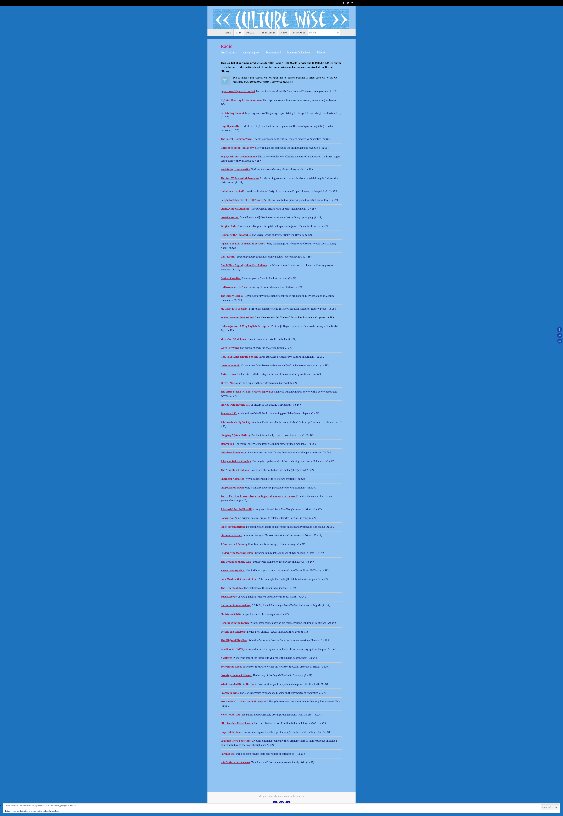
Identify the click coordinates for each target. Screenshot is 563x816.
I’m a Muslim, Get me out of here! (240, 579)
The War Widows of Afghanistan (240, 178)
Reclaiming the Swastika (235, 169)
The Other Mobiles (232, 588)
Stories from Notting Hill (235, 404)
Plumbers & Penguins (233, 452)
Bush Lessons (229, 596)
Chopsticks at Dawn (232, 487)
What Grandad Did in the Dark (238, 684)
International (273, 52)
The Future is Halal (232, 295)
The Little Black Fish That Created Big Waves (247, 391)
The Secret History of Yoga (236, 139)
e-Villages (226, 657)
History (321, 52)
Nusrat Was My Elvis (233, 570)
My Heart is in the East (234, 308)
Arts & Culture (228, 52)
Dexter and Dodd (230, 365)
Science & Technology (298, 52)
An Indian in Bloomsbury (236, 605)
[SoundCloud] (352, 3)
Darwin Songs (229, 518)
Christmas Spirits (231, 614)
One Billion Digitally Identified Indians (244, 265)
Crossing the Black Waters (236, 675)
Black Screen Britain (233, 526)
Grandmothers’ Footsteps (236, 740)
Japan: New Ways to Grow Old (238, 91)
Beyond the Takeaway (233, 631)
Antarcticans (228, 374)
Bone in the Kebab (231, 666)
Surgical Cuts (228, 226)
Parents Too (228, 753)
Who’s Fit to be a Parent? (235, 762)
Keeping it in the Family (235, 623)
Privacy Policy (54, 811)
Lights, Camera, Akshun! (235, 208)
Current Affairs (251, 52)
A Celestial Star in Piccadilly (237, 509)
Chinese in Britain (231, 535)
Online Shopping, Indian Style (238, 147)
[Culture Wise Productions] (344, 3)
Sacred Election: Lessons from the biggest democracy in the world (259, 496)
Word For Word (230, 348)
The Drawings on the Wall (236, 561)
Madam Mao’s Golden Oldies (237, 317)
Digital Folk (228, 256)
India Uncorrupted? (232, 191)
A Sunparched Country (234, 544)
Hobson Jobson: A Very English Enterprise (245, 326)
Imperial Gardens (231, 732)
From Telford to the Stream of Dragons (243, 701)
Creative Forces (230, 217)
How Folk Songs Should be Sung (239, 356)
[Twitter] (348, 3)
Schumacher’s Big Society (236, 422)
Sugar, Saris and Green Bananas (239, 156)
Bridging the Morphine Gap (237, 553)
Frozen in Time (230, 693)
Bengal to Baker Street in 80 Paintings (243, 200)
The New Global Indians (235, 470)
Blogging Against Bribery (235, 435)
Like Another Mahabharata (237, 723)
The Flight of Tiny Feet (234, 640)
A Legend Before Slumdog (236, 461)
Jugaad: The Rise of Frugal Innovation (243, 243)
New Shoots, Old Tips (233, 649)
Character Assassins (232, 478)
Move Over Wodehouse (234, 339)
